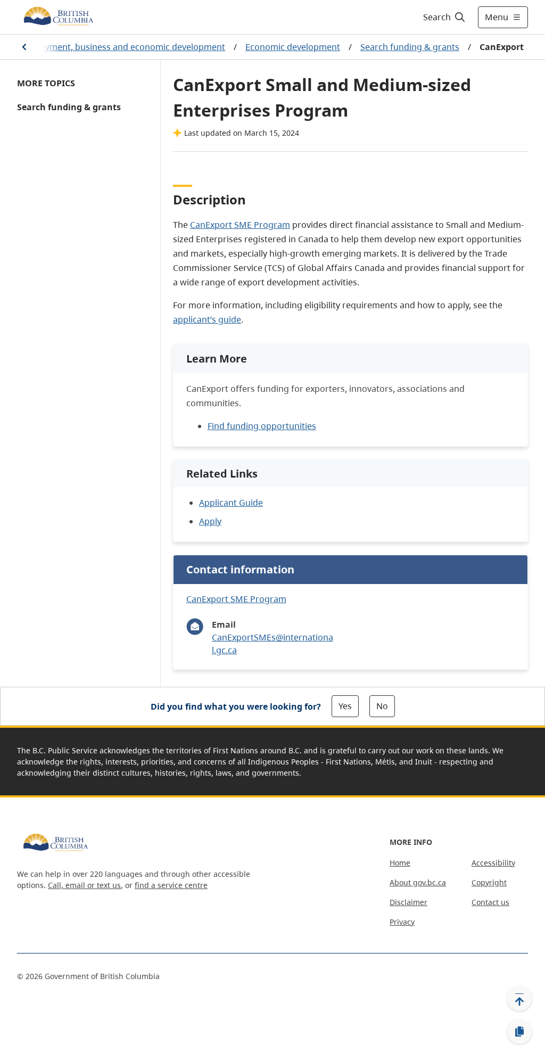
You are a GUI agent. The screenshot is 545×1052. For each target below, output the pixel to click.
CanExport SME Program (240, 225)
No (382, 706)
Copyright (489, 882)
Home (400, 863)
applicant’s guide (207, 319)
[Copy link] (519, 1032)
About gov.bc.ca (418, 882)
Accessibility (493, 863)
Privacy (402, 922)
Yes (345, 706)
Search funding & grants (409, 47)
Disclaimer (408, 902)
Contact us (490, 902)
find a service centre (171, 885)
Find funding (262, 426)
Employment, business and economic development (122, 47)
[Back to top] (519, 998)
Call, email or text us (84, 885)
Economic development (292, 47)
